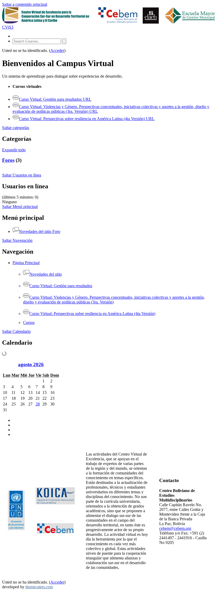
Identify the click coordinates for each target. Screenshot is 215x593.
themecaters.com (39, 587)
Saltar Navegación (17, 240)
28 (38, 404)
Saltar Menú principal (20, 206)
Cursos (29, 322)
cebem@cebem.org (175, 528)
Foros (8, 160)
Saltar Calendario (16, 331)
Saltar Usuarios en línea (21, 175)
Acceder (57, 50)
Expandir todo (14, 150)
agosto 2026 (31, 364)
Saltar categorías (15, 127)
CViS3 (7, 27)
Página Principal (26, 262)
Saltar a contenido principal (24, 4)
